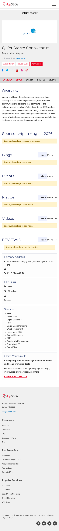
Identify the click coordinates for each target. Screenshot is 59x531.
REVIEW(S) (20, 59)
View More (47, 155)
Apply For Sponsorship (10, 464)
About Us (5, 426)
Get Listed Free (7, 472)
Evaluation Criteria (9, 438)
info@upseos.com (9, 412)
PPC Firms (6, 490)
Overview (7, 80)
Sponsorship (6, 456)
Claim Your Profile (15, 376)
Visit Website (37, 64)
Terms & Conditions (45, 515)
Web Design (6, 502)
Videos (52, 80)
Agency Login (7, 468)
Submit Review (8, 64)
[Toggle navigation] (54, 4)
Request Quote (23, 64)
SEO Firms (6, 486)
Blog (3, 442)
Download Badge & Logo (11, 460)
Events (29, 80)
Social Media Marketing (11, 494)
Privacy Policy (8, 518)
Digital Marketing (8, 498)
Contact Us (6, 430)
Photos (41, 80)
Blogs (19, 80)
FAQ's (4, 434)
